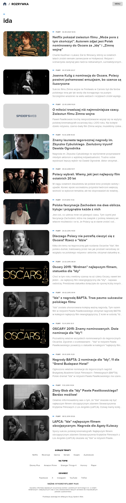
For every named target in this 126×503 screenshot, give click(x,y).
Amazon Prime (50, 465)
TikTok (84, 478)
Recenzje (46, 455)
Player (93, 465)
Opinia (57, 455)
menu (117, 4)
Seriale (67, 455)
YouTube (73, 478)
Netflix (35, 455)
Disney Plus (35, 465)
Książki (77, 455)
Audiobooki (89, 455)
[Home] (19, 4)
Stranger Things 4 (68, 465)
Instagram (61, 478)
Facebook (43, 478)
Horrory (83, 465)
